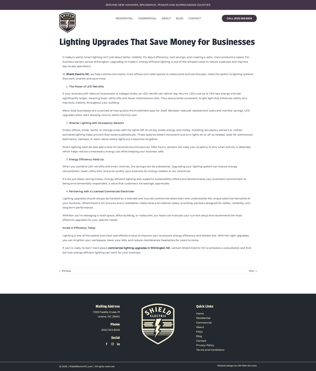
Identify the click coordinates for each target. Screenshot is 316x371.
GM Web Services (247, 365)
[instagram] (112, 344)
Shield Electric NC (77, 74)
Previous (66, 270)
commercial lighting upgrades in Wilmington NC (139, 247)
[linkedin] (118, 344)
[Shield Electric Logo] (67, 13)
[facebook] (106, 344)
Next (251, 270)
